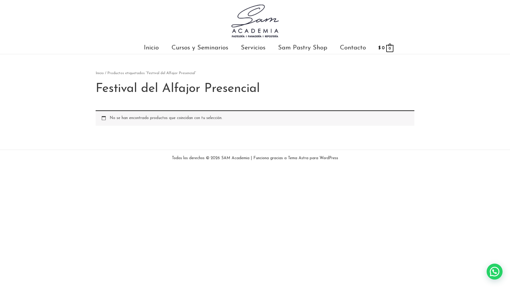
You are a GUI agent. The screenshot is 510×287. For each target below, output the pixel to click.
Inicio (151, 48)
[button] (495, 272)
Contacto (353, 48)
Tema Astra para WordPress (313, 158)
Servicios (253, 48)
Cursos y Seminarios (200, 48)
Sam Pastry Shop (302, 48)
